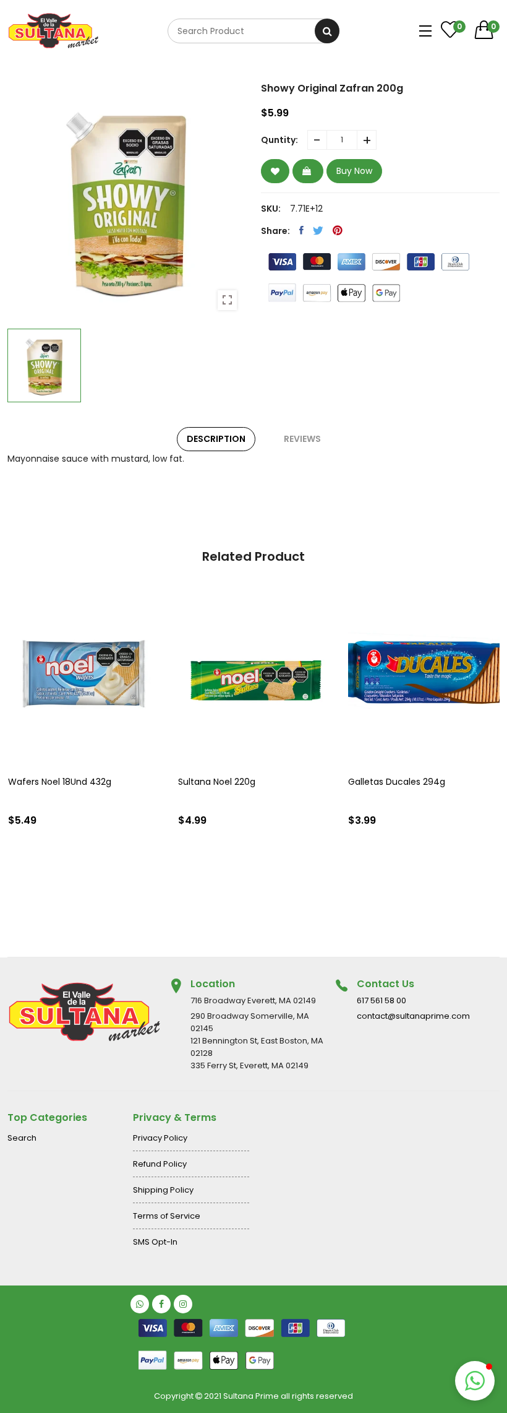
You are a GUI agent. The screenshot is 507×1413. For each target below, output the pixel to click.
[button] (475, 1381)
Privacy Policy (160, 1138)
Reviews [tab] (302, 439)
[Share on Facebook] (301, 230)
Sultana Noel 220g (216, 782)
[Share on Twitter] (318, 230)
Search (21, 1138)
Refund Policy (160, 1164)
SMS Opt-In (155, 1242)
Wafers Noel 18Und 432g (59, 782)
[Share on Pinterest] (338, 230)
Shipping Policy (163, 1190)
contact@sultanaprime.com (413, 1016)
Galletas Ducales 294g (396, 782)
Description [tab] (216, 439)
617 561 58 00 (381, 1000)
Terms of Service (166, 1216)
